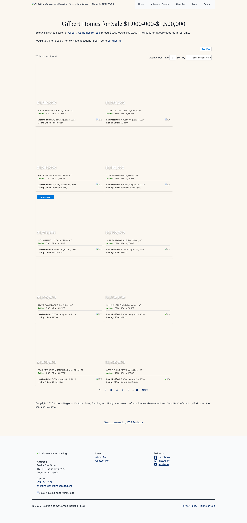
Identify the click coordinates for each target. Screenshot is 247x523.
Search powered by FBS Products (123, 422)
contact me (114, 40)
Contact (208, 4)
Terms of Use (207, 505)
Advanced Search (160, 4)
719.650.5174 (44, 482)
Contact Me (102, 460)
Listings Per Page (159, 57)
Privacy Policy (189, 505)
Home (141, 4)
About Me (180, 4)
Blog (194, 4)
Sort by (181, 57)
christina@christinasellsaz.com (54, 485)
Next (145, 390)
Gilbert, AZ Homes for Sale (84, 32)
